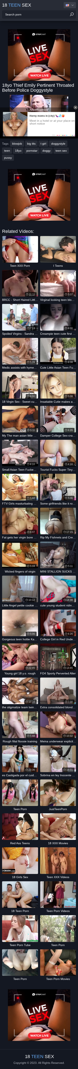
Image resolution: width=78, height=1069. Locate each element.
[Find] (72, 14)
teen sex (61, 150)
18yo (18, 150)
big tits (31, 143)
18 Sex (16, 5)
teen (7, 150)
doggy (46, 150)
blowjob (17, 143)
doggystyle (58, 143)
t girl (43, 143)
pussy (8, 157)
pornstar (31, 150)
